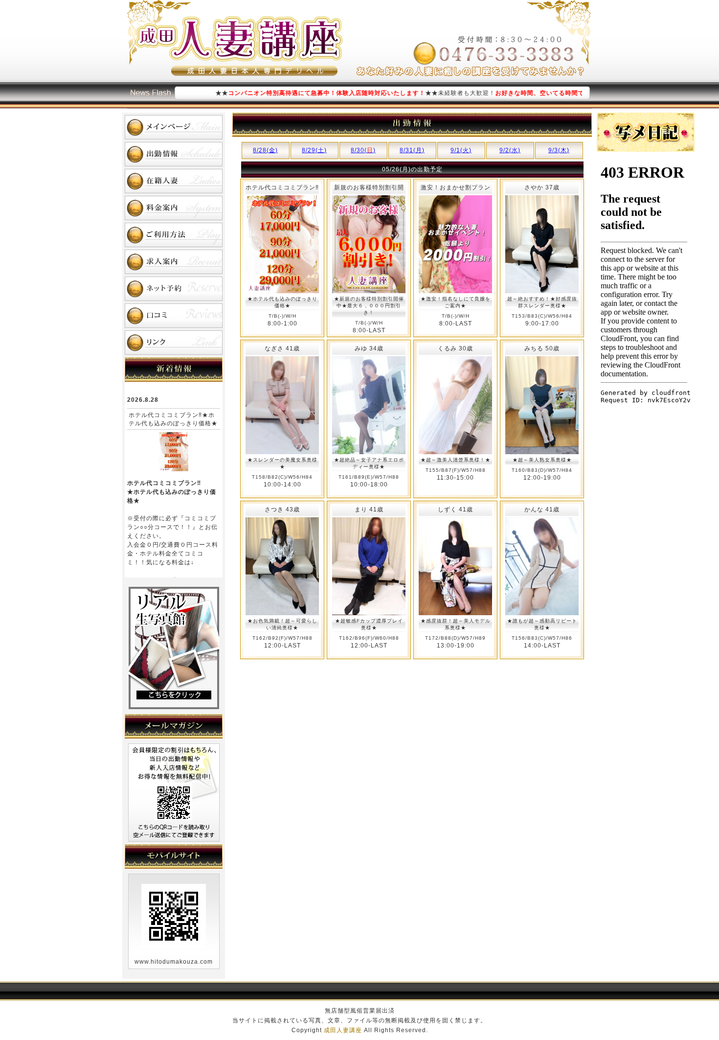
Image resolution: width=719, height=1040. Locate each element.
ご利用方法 (174, 235)
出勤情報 (174, 154)
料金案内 (174, 208)
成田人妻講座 (343, 1030)
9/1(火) (461, 150)
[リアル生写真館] (174, 707)
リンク (174, 342)
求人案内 (174, 262)
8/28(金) (265, 150)
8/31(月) (412, 150)
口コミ (174, 315)
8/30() (363, 150)
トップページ (174, 127)
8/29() (314, 150)
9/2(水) (509, 150)
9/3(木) (558, 150)
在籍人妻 (174, 181)
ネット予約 (174, 289)
